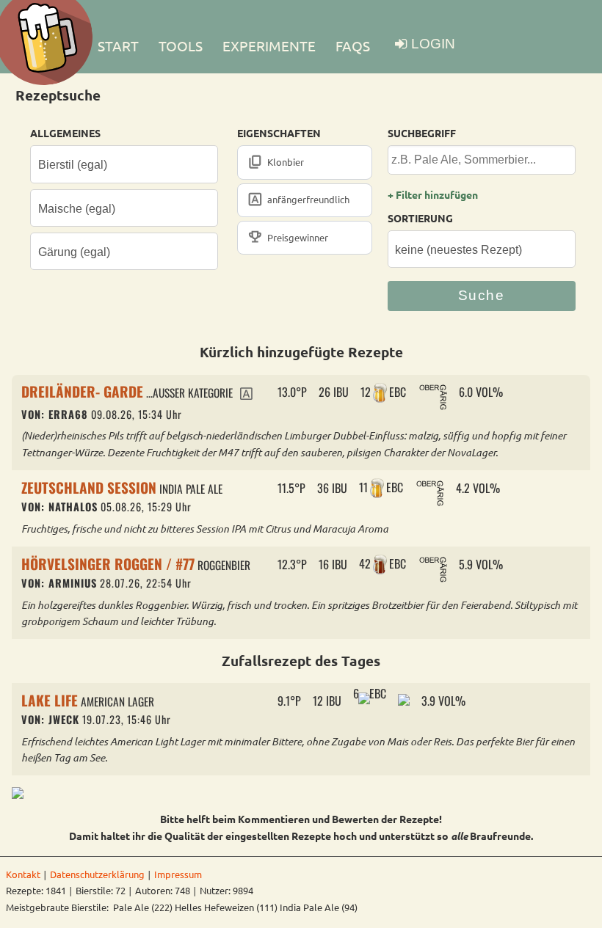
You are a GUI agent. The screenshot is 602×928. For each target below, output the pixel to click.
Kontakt (23, 874)
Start (118, 45)
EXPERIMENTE (269, 45)
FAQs (353, 45)
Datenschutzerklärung (97, 874)
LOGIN (433, 43)
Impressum (178, 874)
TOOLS (181, 45)
